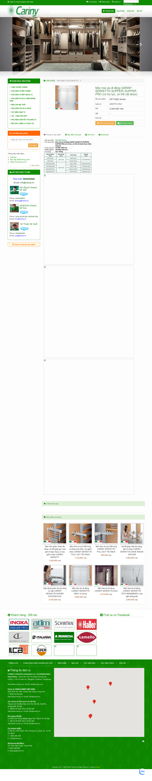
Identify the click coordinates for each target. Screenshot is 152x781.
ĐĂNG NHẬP (105, 2)
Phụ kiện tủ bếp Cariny (21, 91)
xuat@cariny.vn (20, 235)
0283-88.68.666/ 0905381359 (26, 216)
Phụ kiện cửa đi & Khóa (21, 108)
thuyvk (98, 767)
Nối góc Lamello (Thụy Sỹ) (22, 123)
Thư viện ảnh (89, 663)
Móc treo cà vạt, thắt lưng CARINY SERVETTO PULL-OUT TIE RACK (106, 549)
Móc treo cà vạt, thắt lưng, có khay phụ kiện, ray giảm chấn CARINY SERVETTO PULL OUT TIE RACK (80, 550)
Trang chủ (109, 11)
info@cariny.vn (27, 182)
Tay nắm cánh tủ (18, 112)
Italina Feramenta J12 (18, 162)
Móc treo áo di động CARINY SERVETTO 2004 (106, 589)
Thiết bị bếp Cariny (19, 87)
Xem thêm (35, 165)
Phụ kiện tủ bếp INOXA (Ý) (22, 94)
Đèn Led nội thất (18, 104)
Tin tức (139, 11)
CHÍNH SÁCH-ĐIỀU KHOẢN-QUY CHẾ (37, 663)
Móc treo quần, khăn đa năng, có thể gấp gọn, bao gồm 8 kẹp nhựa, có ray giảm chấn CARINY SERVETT (55, 552)
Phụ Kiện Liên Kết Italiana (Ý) (23, 119)
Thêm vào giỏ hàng (106, 123)
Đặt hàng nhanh (126, 123)
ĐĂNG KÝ (118, 2)
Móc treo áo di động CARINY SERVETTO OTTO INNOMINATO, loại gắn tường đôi (131, 592)
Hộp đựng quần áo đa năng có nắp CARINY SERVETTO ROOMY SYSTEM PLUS (54, 592)
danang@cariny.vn (22, 200)
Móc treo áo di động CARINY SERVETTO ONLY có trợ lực (80, 591)
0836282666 (20, 233)
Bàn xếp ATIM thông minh (20, 159)
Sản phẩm (62, 663)
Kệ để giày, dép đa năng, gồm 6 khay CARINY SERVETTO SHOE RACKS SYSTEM (131, 550)
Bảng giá (130, 11)
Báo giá (74, 663)
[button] (11, 44)
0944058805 (20, 198)
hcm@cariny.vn (20, 219)
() (92, 2)
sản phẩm (120, 11)
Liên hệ (122, 663)
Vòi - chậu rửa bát (19, 116)
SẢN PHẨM (50, 80)
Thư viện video (107, 663)
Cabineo (13, 157)
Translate (140, 4)
